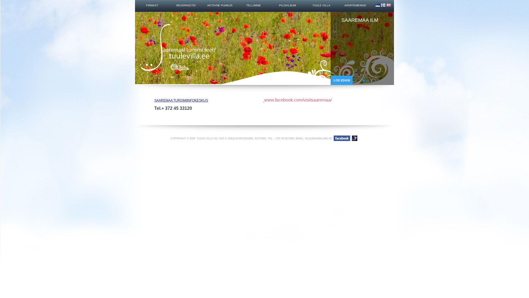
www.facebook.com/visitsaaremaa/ (298, 100)
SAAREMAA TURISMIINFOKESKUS (181, 100)
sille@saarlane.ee (318, 138)
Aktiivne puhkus (220, 5)
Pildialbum (287, 5)
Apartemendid (355, 5)
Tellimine (253, 5)
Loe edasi (342, 80)
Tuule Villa (321, 5)
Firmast (152, 5)
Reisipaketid (186, 5)
